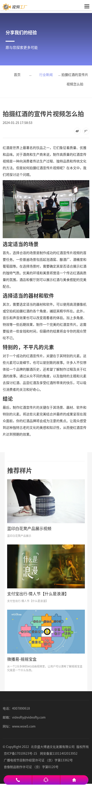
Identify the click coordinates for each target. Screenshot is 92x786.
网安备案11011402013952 (58, 753)
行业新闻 (46, 74)
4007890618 (21, 708)
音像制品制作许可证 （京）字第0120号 (31, 766)
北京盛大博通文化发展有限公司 (53, 746)
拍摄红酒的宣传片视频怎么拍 (74, 79)
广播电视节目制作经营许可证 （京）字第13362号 (38, 760)
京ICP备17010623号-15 (20, 753)
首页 (17, 74)
